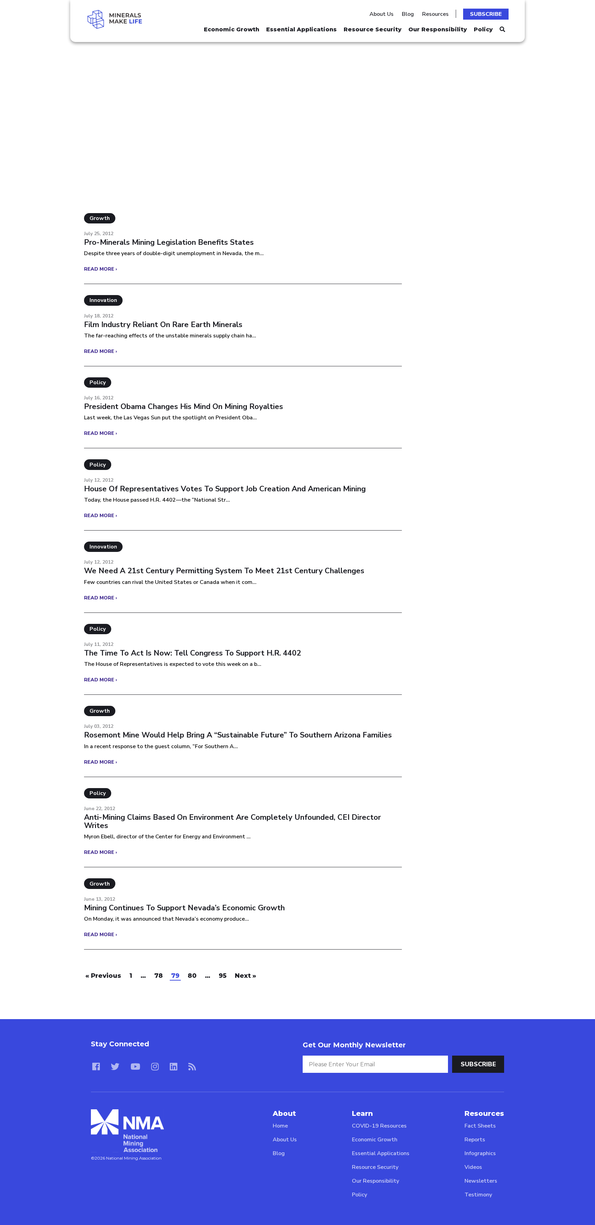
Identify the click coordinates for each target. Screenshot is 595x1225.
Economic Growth (231, 29)
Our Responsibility (437, 29)
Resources (435, 14)
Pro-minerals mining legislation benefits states (169, 242)
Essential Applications (301, 29)
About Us (381, 14)
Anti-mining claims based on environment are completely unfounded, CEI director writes (232, 821)
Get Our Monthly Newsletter (354, 1045)
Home (280, 1126)
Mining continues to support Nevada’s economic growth (184, 908)
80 (192, 976)
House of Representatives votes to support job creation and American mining (225, 489)
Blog (408, 14)
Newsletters (480, 1181)
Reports (474, 1139)
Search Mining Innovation (140, 86)
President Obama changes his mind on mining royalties (183, 406)
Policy (483, 29)
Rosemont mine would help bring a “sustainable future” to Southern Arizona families (238, 735)
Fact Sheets (480, 1126)
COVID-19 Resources (379, 1126)
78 (158, 976)
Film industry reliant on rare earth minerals (163, 325)
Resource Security (372, 29)
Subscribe (486, 14)
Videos (473, 1167)
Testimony (478, 1194)
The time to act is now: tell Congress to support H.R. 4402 (192, 653)
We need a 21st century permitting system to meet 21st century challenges (224, 571)
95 (223, 976)
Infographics (480, 1153)
